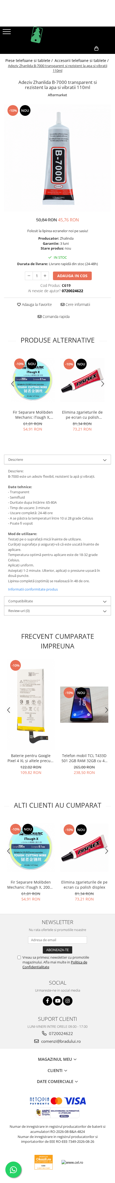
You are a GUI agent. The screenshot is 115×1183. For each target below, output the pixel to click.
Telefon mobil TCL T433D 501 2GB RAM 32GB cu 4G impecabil (84, 758)
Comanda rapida (55, 316)
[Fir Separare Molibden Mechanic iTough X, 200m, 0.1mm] (33, 380)
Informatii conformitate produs (33, 589)
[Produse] (7, 33)
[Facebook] (47, 1001)
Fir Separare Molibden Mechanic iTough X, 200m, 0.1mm (33, 415)
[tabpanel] (57, 158)
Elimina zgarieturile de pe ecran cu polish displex (82, 415)
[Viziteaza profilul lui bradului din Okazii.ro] (43, 1162)
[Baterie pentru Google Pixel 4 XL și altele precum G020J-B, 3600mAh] (31, 704)
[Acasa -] (57, 35)
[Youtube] (57, 1001)
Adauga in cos (72, 275)
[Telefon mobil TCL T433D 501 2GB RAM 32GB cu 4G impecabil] (84, 705)
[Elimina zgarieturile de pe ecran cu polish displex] (82, 380)
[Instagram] (67, 1001)
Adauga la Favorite (36, 304)
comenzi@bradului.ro (60, 1041)
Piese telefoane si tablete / (29, 60)
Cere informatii (77, 304)
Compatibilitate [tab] (20, 601)
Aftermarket (57, 94)
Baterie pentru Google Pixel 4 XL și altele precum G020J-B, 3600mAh (30, 758)
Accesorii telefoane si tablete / (82, 60)
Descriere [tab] (15, 459)
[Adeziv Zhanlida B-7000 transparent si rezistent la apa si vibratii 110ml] (57, 158)
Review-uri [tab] (19, 610)
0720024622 (60, 1033)
